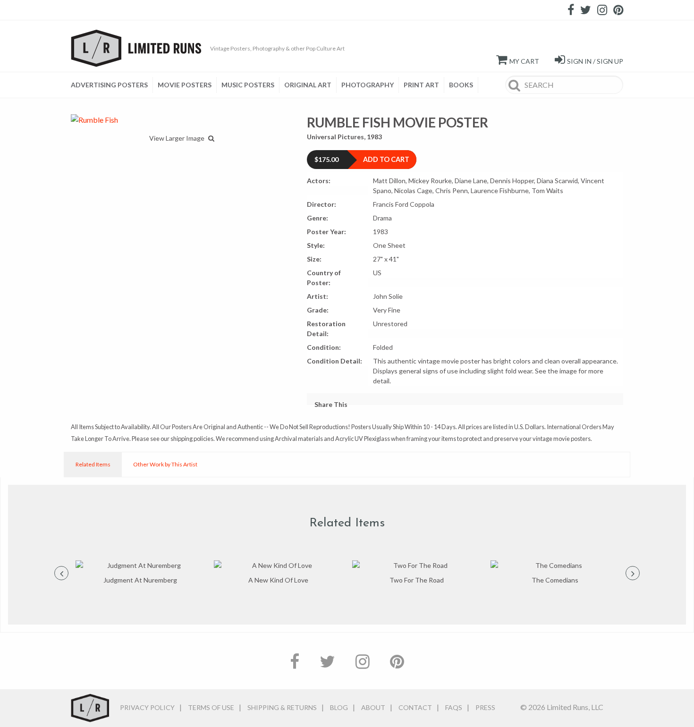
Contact (415, 707)
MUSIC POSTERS (247, 85)
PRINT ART (421, 85)
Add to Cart (386, 159)
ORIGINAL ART (307, 85)
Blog (339, 707)
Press (485, 707)
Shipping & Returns (282, 707)
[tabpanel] (140, 572)
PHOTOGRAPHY (367, 85)
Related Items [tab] (93, 464)
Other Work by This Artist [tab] (165, 464)
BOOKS (461, 85)
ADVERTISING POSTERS (109, 85)
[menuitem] (112, 85)
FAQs (453, 707)
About (373, 707)
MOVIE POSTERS (185, 85)
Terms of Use (211, 707)
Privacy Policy (147, 707)
